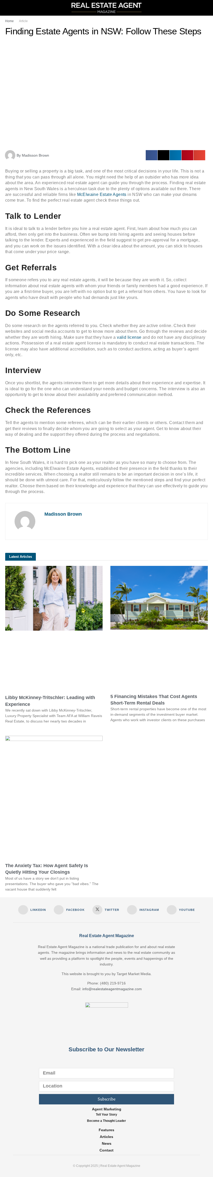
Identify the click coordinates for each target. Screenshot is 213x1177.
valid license (129, 337)
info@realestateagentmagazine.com (112, 989)
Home (9, 21)
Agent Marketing (106, 1109)
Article (23, 21)
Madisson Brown (63, 514)
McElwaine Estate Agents (102, 194)
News (106, 1143)
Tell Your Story (106, 1114)
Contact (106, 1150)
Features (106, 1130)
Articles (106, 1137)
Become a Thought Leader (106, 1121)
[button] (151, 155)
